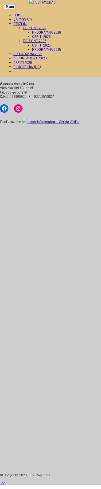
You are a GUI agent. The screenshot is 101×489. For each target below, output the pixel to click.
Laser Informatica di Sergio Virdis (53, 122)
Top (3, 483)
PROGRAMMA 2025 (46, 49)
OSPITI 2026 (41, 36)
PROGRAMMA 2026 (46, 32)
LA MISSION (22, 19)
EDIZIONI (20, 24)
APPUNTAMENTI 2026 (30, 58)
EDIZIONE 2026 (34, 28)
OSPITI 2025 (41, 45)
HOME (18, 15)
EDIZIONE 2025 (34, 41)
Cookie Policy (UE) (27, 67)
